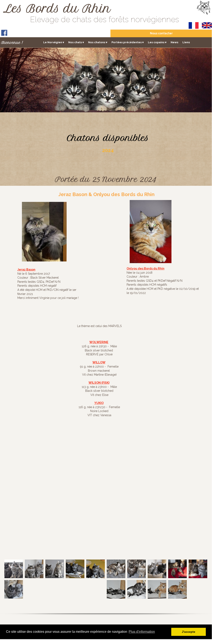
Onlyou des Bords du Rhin (145, 268)
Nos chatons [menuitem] (97, 42)
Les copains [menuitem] (157, 42)
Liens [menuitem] (186, 42)
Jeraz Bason (26, 269)
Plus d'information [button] (142, 631)
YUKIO (99, 403)
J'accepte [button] (188, 631)
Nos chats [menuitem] (76, 42)
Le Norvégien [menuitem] (53, 42)
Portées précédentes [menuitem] (127, 42)
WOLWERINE (98, 342)
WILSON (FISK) (99, 382)
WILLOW (98, 362)
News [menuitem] (174, 42)
